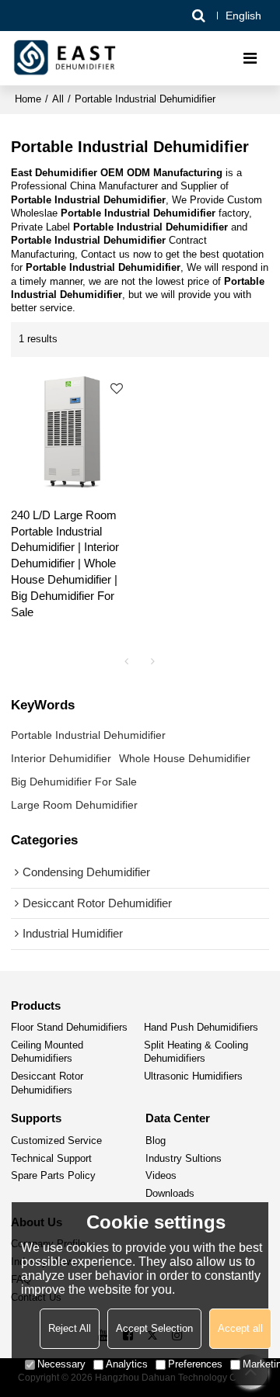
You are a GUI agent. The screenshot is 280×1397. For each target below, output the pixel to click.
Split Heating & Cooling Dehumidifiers (196, 1052)
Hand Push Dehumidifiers (201, 1027)
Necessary (61, 1364)
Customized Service (56, 1140)
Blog (155, 1140)
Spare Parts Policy (53, 1175)
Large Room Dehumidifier (74, 805)
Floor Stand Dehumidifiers (69, 1027)
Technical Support (51, 1158)
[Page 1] (126, 661)
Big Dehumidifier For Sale (74, 781)
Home (28, 99)
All (58, 99)
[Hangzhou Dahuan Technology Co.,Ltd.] (66, 58)
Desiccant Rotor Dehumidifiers (47, 1083)
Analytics (127, 1364)
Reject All (69, 1328)
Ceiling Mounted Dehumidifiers (47, 1052)
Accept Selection (154, 1328)
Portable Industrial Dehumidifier (88, 735)
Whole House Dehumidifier (184, 758)
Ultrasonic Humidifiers (193, 1076)
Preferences (195, 1364)
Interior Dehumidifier (61, 758)
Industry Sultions (183, 1158)
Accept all (240, 1328)
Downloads (169, 1193)
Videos (161, 1175)
